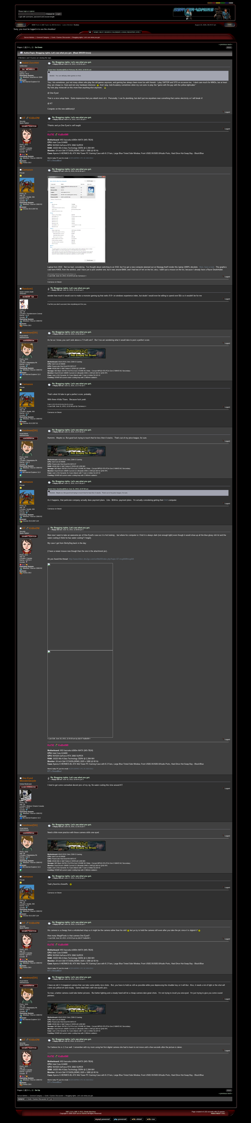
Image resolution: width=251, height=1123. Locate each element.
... (31, 47)
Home (96, 32)
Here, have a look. (207, 267)
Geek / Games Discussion (60, 37)
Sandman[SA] (29, 332)
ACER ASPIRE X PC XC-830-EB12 (81, 158)
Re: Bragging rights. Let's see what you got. (72, 62)
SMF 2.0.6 (69, 1112)
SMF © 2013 (78, 1112)
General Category (43, 37)
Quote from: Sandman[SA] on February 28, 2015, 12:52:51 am (69, 70)
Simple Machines (90, 1112)
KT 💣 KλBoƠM (30, 118)
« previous (223, 44)
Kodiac (76, 25)
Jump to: (21, 1099)
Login (123, 32)
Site (137, 32)
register (31, 11)
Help (101, 32)
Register (131, 32)
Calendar (116, 32)
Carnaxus (27, 170)
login (25, 11)
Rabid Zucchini (30, 63)
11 (33, 47)
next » (229, 44)
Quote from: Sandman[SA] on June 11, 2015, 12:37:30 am (68, 489)
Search (108, 32)
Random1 (27, 288)
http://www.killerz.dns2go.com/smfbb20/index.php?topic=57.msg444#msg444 (101, 559)
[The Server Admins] (21, 378)
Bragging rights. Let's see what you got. (86, 37)
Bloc (223, 1113)
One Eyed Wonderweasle (28, 779)
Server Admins (29, 37)
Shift (166, 500)
